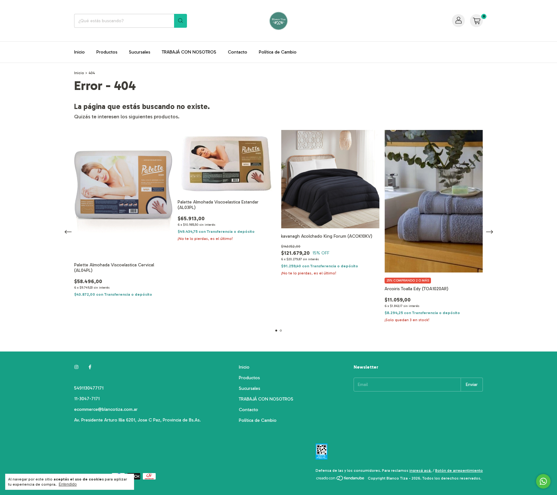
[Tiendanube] (341, 480)
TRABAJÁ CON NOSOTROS (189, 52)
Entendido (68, 484)
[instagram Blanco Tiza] (76, 367)
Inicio (79, 52)
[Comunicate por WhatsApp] (543, 481)
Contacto (237, 52)
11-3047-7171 (87, 398)
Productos (106, 52)
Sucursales (139, 52)
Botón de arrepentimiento (459, 470)
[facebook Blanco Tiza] (90, 367)
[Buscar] (180, 21)
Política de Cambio (278, 52)
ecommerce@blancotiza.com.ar (106, 409)
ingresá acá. (420, 470)
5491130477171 (88, 388)
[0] (476, 20)
